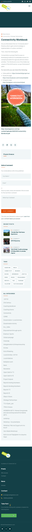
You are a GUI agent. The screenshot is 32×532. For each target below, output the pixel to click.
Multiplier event (8, 362)
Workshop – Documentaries (11, 422)
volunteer (7, 283)
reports (7, 280)
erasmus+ (18, 270)
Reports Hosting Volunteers (11, 383)
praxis (13, 277)
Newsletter (6, 369)
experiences (15, 274)
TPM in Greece (7, 407)
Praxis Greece (6, 34)
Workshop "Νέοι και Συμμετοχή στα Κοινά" (14, 427)
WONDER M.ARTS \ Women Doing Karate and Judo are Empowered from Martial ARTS (15, 413)
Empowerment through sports (12, 330)
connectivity (8, 270)
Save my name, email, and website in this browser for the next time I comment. (15, 192)
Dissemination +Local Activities (12, 320)
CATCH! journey (15, 241)
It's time (5, 348)
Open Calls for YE (8, 376)
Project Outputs (8, 379)
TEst (13, 280)
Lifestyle (24, 274)
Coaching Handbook (9, 306)
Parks (6, 277)
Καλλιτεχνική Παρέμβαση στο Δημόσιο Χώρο (14, 436)
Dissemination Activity (10, 323)
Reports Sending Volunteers (11, 386)
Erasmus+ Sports (8, 334)
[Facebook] (2, 528)
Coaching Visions (8, 310)
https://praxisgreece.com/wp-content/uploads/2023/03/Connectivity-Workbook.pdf (13, 131)
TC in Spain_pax (8, 403)
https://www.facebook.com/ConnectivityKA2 (15, 78)
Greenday (6, 341)
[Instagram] (6, 528)
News (5, 365)
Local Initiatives (8, 358)
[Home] (6, 455)
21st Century (7, 303)
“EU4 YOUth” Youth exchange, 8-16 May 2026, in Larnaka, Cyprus (19, 251)
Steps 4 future (7, 396)
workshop (6, 418)
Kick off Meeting (8, 351)
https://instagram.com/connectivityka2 (14, 82)
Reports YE (6, 393)
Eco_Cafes (6, 327)
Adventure (7, 267)
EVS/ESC (7, 274)
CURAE (5, 316)
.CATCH (5, 299)
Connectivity (6, 36)
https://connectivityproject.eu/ (21, 73)
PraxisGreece (21, 277)
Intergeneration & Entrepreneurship (14, 344)
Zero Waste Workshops (10, 431)
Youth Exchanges (18, 283)
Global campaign (8, 337)
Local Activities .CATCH (10, 355)
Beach (15, 267)
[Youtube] (9, 528)
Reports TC (6, 390)
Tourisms (20, 280)
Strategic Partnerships (16, 36)
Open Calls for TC (8, 372)
